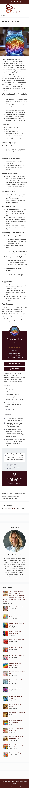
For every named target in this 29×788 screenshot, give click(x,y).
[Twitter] (17, 2)
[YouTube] (20, 2)
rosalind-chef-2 (16, 353)
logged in (12, 508)
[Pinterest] (14, 2)
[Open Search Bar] (27, 15)
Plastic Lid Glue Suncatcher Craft (10, 498)
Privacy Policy (11, 781)
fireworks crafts (17, 493)
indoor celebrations (10, 495)
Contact (14, 783)
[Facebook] (8, 2)
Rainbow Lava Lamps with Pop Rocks (11, 496)
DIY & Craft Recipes (7, 491)
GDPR (25, 781)
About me (4, 781)
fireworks (11, 493)
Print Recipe (15, 363)
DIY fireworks (6, 493)
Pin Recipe (15, 368)
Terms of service (19, 781)
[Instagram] (11, 2)
